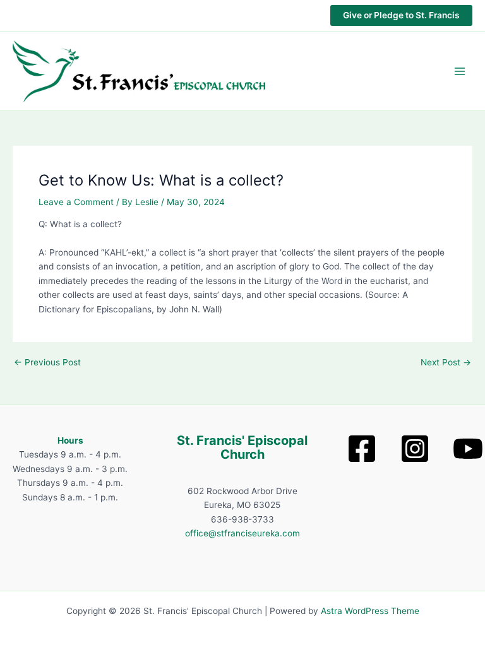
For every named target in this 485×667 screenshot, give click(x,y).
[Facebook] (362, 449)
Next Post (446, 362)
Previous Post (47, 362)
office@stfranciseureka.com (242, 533)
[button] (401, 16)
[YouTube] (468, 449)
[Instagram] (415, 449)
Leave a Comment (76, 202)
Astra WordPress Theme (370, 611)
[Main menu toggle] (460, 71)
